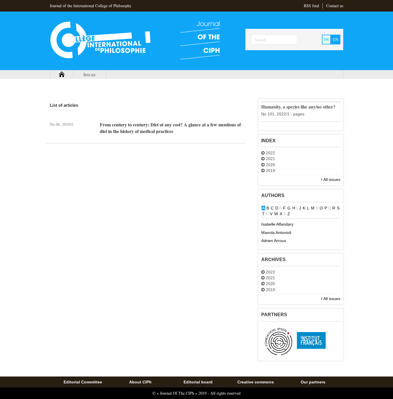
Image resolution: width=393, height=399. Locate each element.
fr (326, 39)
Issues (89, 74)
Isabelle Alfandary (277, 224)
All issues (331, 179)
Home (61, 74)
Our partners (313, 382)
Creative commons (255, 382)
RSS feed (311, 5)
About (140, 382)
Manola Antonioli (276, 232)
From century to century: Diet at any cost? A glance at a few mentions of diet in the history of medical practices (170, 127)
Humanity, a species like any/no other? (298, 106)
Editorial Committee (83, 382)
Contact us (334, 5)
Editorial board (198, 382)
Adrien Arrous (273, 240)
